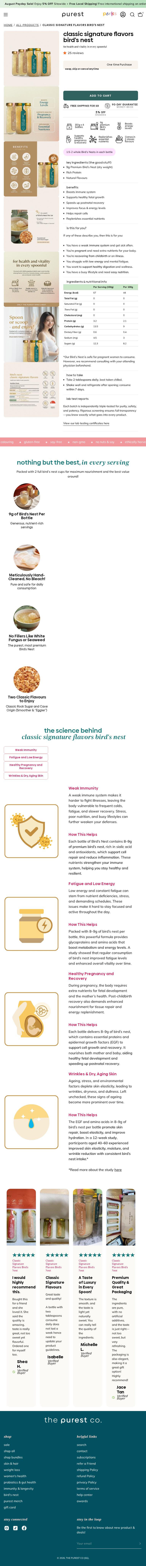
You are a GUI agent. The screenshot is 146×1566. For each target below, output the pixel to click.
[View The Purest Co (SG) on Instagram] (7, 1528)
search (81, 1445)
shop (7, 1437)
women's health (15, 1476)
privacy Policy (87, 1482)
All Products (27, 25)
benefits (72, 187)
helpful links (87, 1437)
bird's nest (11, 1495)
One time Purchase (119, 65)
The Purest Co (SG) (77, 1558)
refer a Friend (86, 1463)
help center (85, 1495)
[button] (65, 53)
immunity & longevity (19, 1488)
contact (82, 1451)
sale (7, 1445)
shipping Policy (87, 1470)
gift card (10, 1507)
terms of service (88, 1488)
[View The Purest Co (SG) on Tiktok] (15, 1528)
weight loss (12, 1470)
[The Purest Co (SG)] (73, 14)
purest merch (13, 1501)
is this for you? (76, 228)
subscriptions (86, 1457)
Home (8, 25)
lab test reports (78, 399)
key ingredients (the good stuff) (89, 162)
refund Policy (86, 1476)
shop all (9, 1451)
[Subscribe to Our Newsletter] (136, 1544)
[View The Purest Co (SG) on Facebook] (24, 1528)
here (118, 1170)
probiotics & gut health (20, 1482)
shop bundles (13, 1457)
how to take (75, 375)
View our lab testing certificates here (86, 423)
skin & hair (11, 1463)
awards (82, 1501)
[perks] (110, 14)
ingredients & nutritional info (87, 282)
